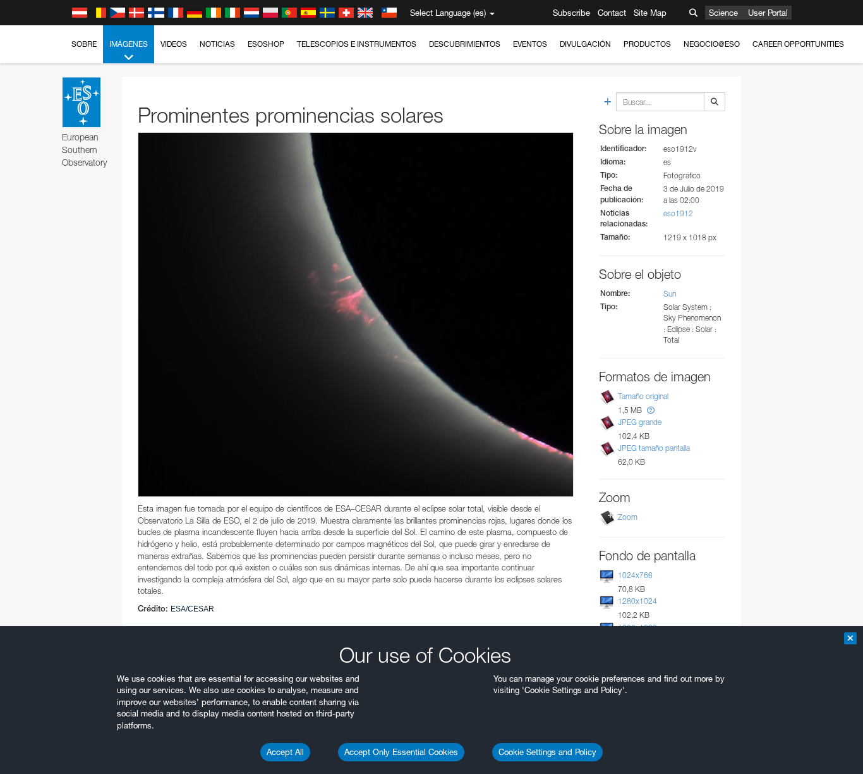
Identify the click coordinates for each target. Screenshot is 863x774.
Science (723, 13)
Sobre (84, 44)
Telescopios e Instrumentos (356, 44)
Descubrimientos (464, 44)
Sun (669, 293)
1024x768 (635, 575)
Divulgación (585, 44)
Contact (612, 13)
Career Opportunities (798, 44)
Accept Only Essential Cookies (401, 752)
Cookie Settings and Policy (547, 752)
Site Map (650, 13)
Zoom (627, 517)
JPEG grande (639, 422)
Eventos (530, 44)
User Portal (768, 13)
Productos (647, 44)
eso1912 (678, 213)
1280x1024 (637, 601)
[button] (651, 410)
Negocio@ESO (712, 44)
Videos (173, 44)
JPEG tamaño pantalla (654, 448)
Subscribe (571, 13)
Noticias (217, 44)
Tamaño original (643, 396)
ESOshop (266, 44)
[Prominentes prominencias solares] (355, 314)
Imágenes (128, 44)
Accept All (285, 752)
